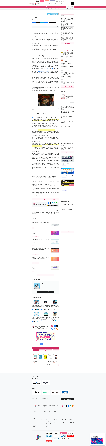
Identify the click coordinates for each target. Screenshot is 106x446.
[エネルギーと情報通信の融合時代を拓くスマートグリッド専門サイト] (63, 436)
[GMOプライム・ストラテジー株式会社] (65, 392)
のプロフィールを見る (45, 291)
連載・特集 (55, 3)
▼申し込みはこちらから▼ (94, 437)
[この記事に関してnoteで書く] (54, 203)
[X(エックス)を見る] (66, 406)
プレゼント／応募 (72, 422)
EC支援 (63, 1)
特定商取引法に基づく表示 (47, 411)
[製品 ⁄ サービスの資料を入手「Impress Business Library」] (49, 438)
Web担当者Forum (36, 4)
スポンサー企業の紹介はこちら (67, 399)
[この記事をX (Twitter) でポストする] (50, 203)
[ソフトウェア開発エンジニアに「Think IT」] (56, 433)
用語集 (70, 423)
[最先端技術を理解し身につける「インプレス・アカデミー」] (70, 438)
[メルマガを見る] (62, 406)
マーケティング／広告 (37, 8)
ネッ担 (41, 328)
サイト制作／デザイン (56, 8)
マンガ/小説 (63, 422)
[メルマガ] (52, 326)
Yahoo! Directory (47, 181)
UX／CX (40, 425)
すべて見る (68, 231)
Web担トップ (33, 10)
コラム (54, 422)
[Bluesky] (68, 406)
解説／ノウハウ (55, 419)
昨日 (63, 50)
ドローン (59, 1)
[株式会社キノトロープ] (46, 392)
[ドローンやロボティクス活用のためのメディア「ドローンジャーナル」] (63, 438)
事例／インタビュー (64, 419)
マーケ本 (36, 350)
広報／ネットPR (34, 426)
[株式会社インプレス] (38, 437)
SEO (33, 8)
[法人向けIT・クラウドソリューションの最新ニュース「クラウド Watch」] (49, 436)
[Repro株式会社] (46, 382)
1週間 (67, 50)
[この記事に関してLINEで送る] (56, 203)
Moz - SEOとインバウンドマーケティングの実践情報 (47, 10)
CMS (60, 8)
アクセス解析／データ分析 (49, 8)
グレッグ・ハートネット (37, 179)
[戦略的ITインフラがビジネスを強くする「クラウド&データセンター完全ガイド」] (49, 433)
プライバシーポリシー (36, 411)
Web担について (62, 3)
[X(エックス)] (57, 326)
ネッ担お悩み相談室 (44, 328)
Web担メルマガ (50, 3)
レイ (57, 175)
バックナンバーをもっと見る (46, 275)
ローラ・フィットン (34, 117)
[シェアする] (48, 203)
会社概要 (55, 411)
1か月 (72, 50)
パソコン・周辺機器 (55, 350)
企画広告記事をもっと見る (68, 152)
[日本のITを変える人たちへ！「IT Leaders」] (56, 436)
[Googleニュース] (55, 329)
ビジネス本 (42, 350)
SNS (44, 8)
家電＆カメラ (49, 350)
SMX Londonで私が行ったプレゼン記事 (44, 71)
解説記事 (71, 419)
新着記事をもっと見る (68, 43)
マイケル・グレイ (47, 115)
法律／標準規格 (34, 425)
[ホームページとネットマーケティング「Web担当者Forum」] (63, 433)
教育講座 (61, 1)
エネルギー (57, 1)
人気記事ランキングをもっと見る (68, 86)
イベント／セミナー (64, 423)
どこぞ (43, 167)
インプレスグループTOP (67, 411)
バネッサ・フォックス (41, 115)
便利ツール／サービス (56, 423)
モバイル (47, 426)
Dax (35, 90)
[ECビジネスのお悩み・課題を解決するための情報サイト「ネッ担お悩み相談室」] (49, 441)
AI (46, 419)
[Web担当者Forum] (36, 406)
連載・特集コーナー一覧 (38, 10)
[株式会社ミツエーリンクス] (36, 382)
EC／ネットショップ (42, 426)
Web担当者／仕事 (72, 8)
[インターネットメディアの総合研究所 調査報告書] (70, 433)
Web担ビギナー (44, 3)
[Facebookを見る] (64, 406)
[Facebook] (55, 326)
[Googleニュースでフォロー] (71, 406)
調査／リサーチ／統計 (65, 8)
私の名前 (52, 68)
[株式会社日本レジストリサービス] (36, 392)
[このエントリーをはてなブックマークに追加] (52, 203)
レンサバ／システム (48, 425)
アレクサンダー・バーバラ (54, 115)
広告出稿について (67, 3)
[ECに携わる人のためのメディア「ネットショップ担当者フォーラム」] (70, 436)
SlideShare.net (48, 68)
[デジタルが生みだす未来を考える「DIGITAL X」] (56, 438)
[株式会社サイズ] (55, 392)
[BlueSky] (52, 329)
